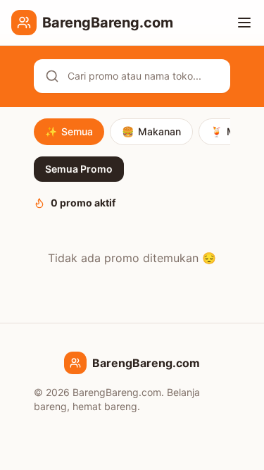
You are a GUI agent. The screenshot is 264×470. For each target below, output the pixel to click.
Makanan (151, 131)
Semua (69, 131)
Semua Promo (79, 169)
